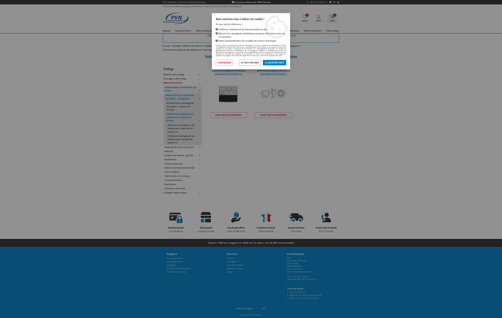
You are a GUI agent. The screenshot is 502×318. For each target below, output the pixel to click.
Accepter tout (275, 62)
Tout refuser (251, 62)
